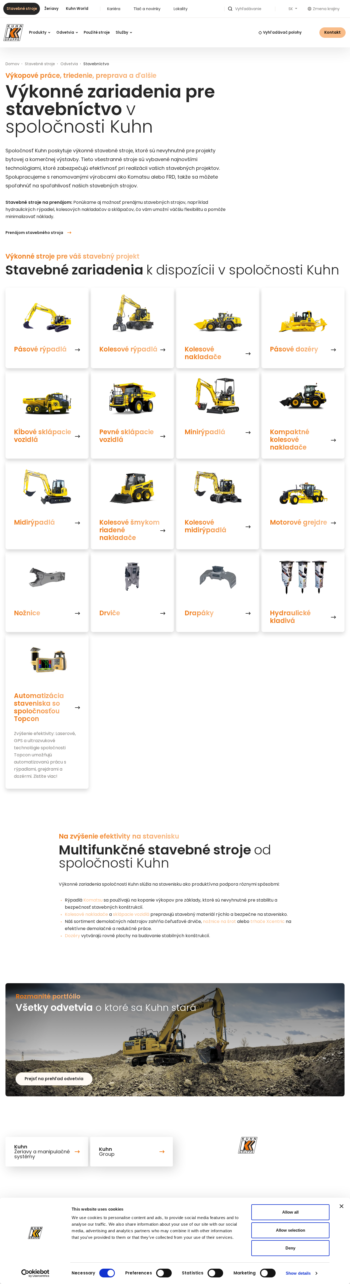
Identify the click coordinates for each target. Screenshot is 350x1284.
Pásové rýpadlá (40, 349)
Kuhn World (77, 8)
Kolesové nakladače (203, 353)
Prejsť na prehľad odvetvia (54, 1079)
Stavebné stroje (22, 8)
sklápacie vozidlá (131, 914)
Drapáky (199, 613)
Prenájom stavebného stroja (34, 232)
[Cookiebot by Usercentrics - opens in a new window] (35, 1273)
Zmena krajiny (326, 9)
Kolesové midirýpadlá (205, 526)
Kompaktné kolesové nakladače (289, 439)
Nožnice (27, 613)
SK (291, 9)
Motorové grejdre (298, 522)
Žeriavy (51, 8)
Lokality (181, 9)
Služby (122, 32)
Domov (12, 64)
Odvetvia (65, 32)
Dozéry (72, 936)
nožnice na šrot (219, 921)
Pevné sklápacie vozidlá (126, 436)
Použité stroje (97, 32)
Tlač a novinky (147, 9)
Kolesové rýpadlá (128, 349)
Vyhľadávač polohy (282, 32)
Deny (290, 1248)
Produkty (38, 32)
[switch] (164, 1273)
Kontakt (332, 32)
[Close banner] (341, 1206)
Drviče (109, 613)
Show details (298, 1273)
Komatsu (93, 900)
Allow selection (290, 1230)
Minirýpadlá (205, 432)
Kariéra (113, 9)
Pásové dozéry (294, 349)
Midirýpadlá (34, 522)
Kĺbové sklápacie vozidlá (42, 436)
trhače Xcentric (267, 921)
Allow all (290, 1212)
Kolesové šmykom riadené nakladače (129, 530)
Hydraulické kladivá (290, 617)
